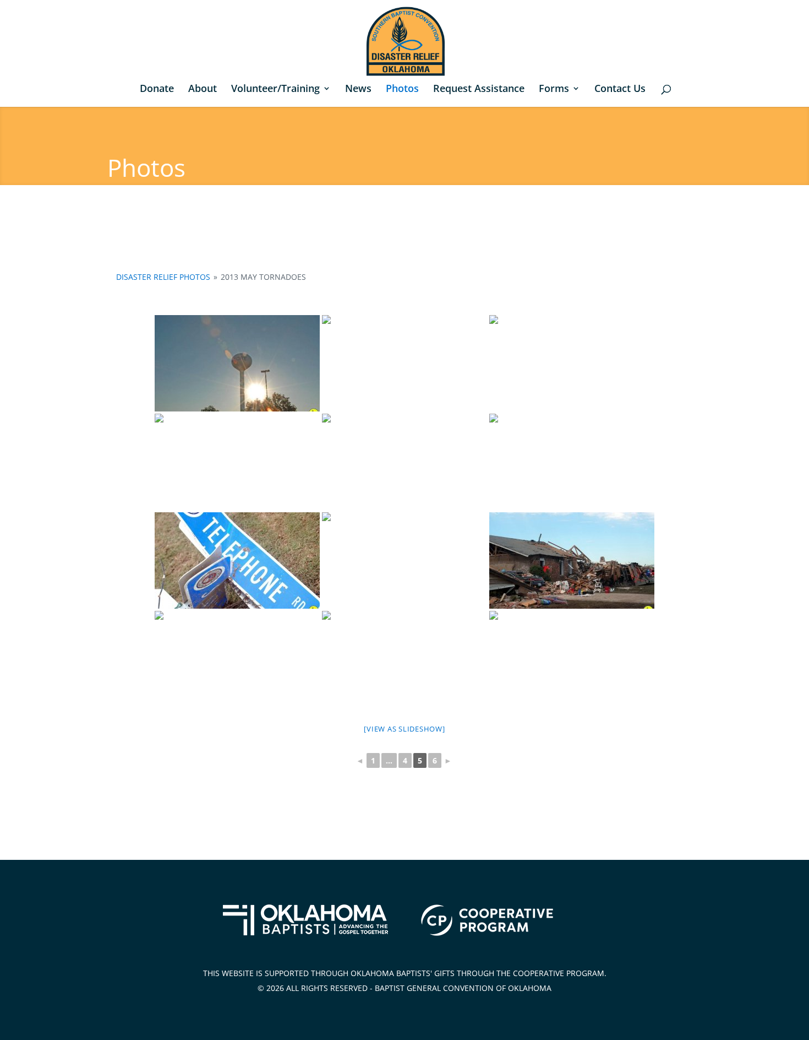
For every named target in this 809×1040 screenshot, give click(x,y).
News (358, 89)
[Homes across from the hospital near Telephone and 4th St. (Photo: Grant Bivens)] (404, 560)
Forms (554, 89)
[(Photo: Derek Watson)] (404, 462)
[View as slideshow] (404, 729)
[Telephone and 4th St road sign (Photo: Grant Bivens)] (237, 560)
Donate (157, 89)
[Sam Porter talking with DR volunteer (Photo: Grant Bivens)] (571, 363)
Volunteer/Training (275, 89)
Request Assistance (478, 89)
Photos (402, 89)
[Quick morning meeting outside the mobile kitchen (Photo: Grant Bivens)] (237, 462)
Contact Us (620, 89)
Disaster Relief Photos (163, 277)
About (202, 89)
